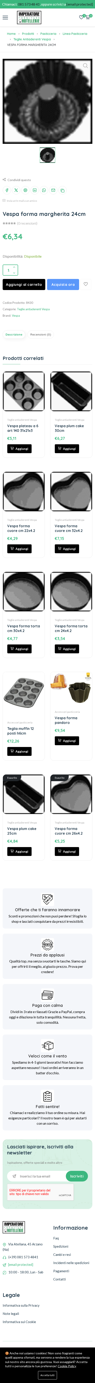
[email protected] (20, 1264)
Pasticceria (48, 34)
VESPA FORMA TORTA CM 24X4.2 (71, 628)
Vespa (16, 315)
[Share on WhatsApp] (44, 190)
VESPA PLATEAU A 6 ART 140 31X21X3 (22, 428)
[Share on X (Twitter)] (16, 190)
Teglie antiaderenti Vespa (32, 39)
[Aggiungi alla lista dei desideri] (85, 284)
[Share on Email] (53, 190)
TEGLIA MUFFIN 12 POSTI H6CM (20, 730)
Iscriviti (77, 1176)
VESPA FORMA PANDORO (66, 720)
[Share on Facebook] (7, 190)
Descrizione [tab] (14, 334)
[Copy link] (62, 190)
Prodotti (28, 34)
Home (11, 34)
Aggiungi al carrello (24, 284)
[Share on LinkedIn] (34, 190)
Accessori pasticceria (19, 722)
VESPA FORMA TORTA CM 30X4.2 (23, 628)
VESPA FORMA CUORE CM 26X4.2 (69, 831)
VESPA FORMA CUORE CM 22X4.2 (21, 528)
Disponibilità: (13, 256)
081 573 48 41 (29, 4)
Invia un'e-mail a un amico (21, 200)
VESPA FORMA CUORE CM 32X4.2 (69, 528)
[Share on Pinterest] (25, 190)
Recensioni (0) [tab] (40, 334)
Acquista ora (63, 284)
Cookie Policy (67, 1366)
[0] (81, 17)
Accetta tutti (47, 1375)
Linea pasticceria (75, 34)
